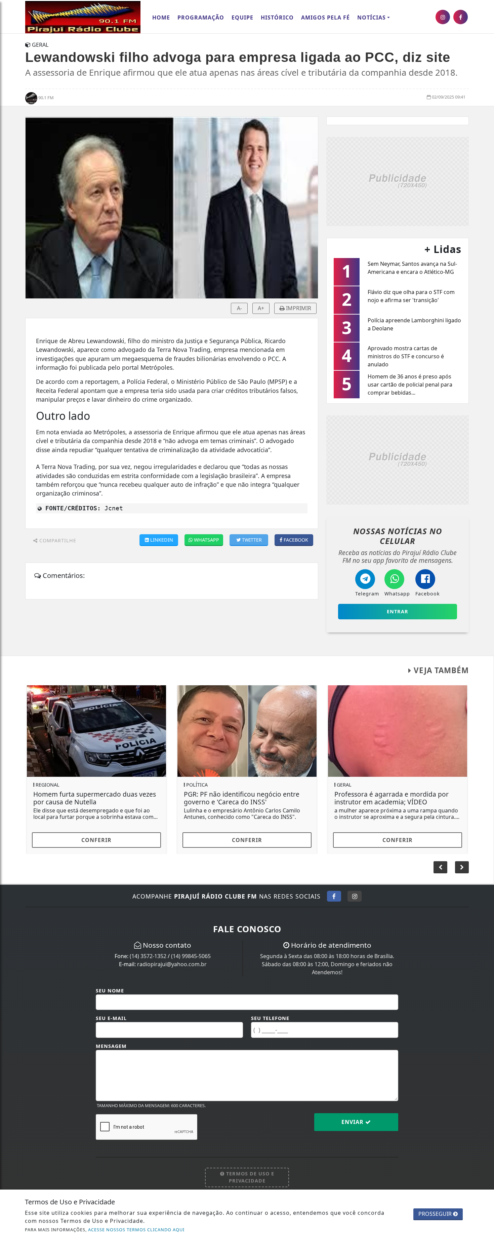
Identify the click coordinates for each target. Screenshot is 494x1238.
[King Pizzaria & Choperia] (397, 180)
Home (161, 17)
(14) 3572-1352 (148, 956)
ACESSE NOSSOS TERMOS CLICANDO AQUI (136, 1230)
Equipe (242, 17)
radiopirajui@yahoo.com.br (172, 964)
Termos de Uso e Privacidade (249, 1177)
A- (239, 308)
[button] (462, 867)
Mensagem (111, 1046)
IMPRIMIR (298, 308)
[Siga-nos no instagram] (443, 17)
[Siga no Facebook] (334, 896)
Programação (200, 17)
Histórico (277, 17)
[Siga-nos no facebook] (460, 17)
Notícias (371, 17)
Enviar (353, 1122)
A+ (261, 308)
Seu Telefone (270, 1018)
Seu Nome (110, 990)
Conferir (96, 840)
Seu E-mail (111, 1018)
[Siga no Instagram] (354, 896)
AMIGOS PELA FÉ (325, 17)
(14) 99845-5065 (191, 956)
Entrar (397, 611)
